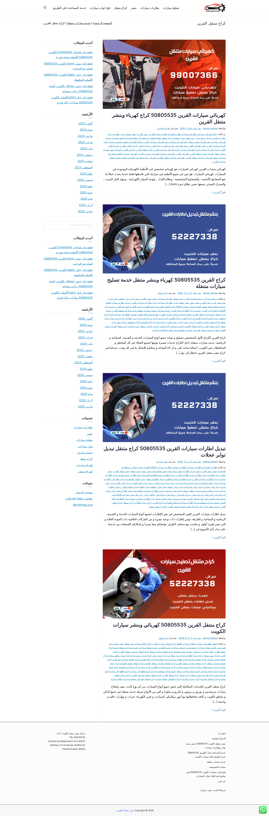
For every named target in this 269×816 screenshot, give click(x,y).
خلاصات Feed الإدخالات (79, 498)
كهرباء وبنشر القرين (176, 506)
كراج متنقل (120, 7)
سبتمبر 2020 (85, 180)
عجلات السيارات (171, 502)
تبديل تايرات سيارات (189, 483)
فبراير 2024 (85, 142)
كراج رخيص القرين (174, 322)
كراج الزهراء (212, 318)
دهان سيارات (207, 651)
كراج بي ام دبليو (150, 318)
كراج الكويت (174, 318)
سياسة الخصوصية (217, 767)
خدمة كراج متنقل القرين (203, 314)
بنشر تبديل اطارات (191, 471)
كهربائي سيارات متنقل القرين (198, 157)
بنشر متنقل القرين (121, 471)
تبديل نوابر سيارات (173, 491)
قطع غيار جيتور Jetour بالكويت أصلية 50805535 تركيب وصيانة (71, 88)
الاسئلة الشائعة (219, 738)
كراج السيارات (198, 318)
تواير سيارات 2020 (185, 306)
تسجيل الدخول (84, 492)
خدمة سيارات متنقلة (147, 310)
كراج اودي (163, 318)
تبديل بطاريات (118, 134)
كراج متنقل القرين (143, 149)
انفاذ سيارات (140, 643)
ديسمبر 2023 (85, 154)
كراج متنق (121, 322)
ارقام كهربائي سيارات (207, 134)
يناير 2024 (86, 148)
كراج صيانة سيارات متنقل (188, 671)
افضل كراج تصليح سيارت (170, 643)
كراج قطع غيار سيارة (119, 671)
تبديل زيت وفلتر (193, 138)
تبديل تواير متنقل (175, 487)
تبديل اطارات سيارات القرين (205, 479)
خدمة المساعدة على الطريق (69, 7)
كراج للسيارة (146, 322)
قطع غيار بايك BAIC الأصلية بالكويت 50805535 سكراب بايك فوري (72, 100)
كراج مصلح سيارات (209, 679)
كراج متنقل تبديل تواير (208, 506)
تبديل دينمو (206, 138)
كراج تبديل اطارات (133, 318)
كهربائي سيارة (149, 157)
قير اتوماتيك (179, 651)
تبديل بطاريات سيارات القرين (143, 302)
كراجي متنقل (146, 326)
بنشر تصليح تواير (159, 471)
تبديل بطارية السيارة (209, 483)
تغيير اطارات (126, 491)
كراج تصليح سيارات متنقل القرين (191, 663)
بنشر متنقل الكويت (125, 810)
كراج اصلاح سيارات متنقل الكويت (133, 651)
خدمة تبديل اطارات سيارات (148, 498)
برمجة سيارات (210, 298)
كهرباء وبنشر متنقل (209, 330)
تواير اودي (213, 494)
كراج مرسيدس (177, 326)
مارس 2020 (85, 211)
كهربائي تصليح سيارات (133, 679)
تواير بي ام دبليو (188, 494)
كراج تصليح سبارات (197, 659)
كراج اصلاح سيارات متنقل (161, 651)
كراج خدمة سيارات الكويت (163, 667)
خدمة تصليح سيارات (148, 647)
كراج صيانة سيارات (209, 671)
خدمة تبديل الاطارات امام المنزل (185, 310)
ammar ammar (210, 128)
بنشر (134, 7)
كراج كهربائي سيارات (189, 149)
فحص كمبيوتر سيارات (117, 142)
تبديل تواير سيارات (211, 487)
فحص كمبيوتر (136, 314)
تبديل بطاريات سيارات (168, 302)
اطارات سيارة (144, 467)
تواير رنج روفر (141, 494)
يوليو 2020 (86, 186)
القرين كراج (152, 643)
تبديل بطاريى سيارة (121, 302)
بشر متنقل (178, 298)
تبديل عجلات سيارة (209, 491)
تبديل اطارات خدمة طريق (130, 475)
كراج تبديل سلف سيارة (119, 655)
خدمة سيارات (163, 310)
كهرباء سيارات (163, 128)
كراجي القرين (128, 149)
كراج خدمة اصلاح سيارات (206, 667)
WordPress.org (83, 504)
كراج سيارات (159, 322)
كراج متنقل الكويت (193, 326)
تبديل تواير (174, 483)
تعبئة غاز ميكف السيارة (135, 138)
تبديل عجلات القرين (129, 487)
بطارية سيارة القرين (158, 134)
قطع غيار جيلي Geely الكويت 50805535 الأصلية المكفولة (68, 77)
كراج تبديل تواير (117, 318)
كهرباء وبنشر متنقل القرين (201, 153)
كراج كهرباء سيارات (209, 149)
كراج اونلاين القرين (128, 146)
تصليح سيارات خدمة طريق (198, 647)
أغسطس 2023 (83, 167)
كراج (111, 314)
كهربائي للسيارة (135, 157)
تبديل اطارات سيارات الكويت (178, 479)
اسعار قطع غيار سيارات (206, 643)
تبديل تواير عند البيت (193, 487)
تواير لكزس (191, 498)
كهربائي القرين (181, 153)
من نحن (222, 781)
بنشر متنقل (131, 134)
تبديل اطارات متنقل (155, 479)
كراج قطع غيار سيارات (140, 671)
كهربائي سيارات (167, 153)
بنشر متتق (146, 471)
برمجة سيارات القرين (193, 298)
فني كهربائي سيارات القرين (174, 146)
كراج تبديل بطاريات (176, 655)
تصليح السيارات (154, 138)
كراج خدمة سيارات (185, 667)
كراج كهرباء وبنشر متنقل (201, 675)
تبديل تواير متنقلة (159, 487)
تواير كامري (214, 498)
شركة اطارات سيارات (189, 502)
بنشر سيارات (206, 790)
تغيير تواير (115, 491)
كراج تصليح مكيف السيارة (132, 663)
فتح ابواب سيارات (100, 7)
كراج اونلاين (143, 146)
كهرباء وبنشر (115, 149)
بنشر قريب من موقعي (128, 298)
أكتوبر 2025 (85, 123)
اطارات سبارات (194, 467)
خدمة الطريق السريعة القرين (128, 306)
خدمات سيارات (178, 647)
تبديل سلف (167, 138)
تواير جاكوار (154, 494)
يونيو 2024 (86, 129)
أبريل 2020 (86, 205)
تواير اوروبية (202, 494)
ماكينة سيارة (116, 679)
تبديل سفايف (179, 138)
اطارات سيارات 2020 (161, 467)
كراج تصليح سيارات (178, 659)
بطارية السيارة (174, 134)
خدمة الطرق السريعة (165, 306)
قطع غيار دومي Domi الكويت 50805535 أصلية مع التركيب (68, 66)
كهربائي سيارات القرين (148, 153)
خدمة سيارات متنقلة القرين (124, 310)
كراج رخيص (189, 322)
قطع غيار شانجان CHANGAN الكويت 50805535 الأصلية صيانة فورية (71, 55)
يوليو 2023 (86, 173)
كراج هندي (164, 326)
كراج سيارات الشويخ (128, 667)
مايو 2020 (86, 198)
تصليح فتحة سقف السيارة (206, 306)
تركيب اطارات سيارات (154, 491)
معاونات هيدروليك (177, 330)
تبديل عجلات (144, 487)
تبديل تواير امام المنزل (142, 483)
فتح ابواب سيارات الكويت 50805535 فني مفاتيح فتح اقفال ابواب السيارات (206, 774)
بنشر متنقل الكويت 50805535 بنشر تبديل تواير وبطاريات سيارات (206, 745)
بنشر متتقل (135, 471)
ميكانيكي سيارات (160, 330)
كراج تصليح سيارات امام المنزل (154, 659)
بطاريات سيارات (149, 7)
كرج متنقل (122, 326)
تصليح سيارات (171, 7)
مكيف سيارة (121, 157)
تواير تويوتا (165, 494)
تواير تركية (175, 494)
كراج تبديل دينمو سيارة (140, 655)
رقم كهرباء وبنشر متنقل (199, 142)
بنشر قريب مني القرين (210, 302)
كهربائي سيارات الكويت (126, 153)
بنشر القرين (142, 134)
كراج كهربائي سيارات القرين (166, 149)
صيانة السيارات (135, 142)
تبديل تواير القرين (161, 483)
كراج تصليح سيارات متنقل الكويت (159, 663)
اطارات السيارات (209, 467)
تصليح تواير (138, 491)
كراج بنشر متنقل (211, 655)
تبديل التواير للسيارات (135, 479)
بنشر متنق (194, 302)
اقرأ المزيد (219, 192)
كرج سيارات (133, 326)
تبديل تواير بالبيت (123, 483)
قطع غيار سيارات (121, 314)
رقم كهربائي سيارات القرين (155, 142)
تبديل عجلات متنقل (191, 491)
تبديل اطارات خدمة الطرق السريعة (158, 475)
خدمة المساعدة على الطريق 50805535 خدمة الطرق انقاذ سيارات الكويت (207, 754)
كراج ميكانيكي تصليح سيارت (168, 679)
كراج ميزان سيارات (190, 679)
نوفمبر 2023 (85, 161)
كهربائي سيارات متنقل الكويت (170, 157)
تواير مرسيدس (179, 498)
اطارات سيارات (179, 467)
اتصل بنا (222, 733)
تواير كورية (203, 498)
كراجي (156, 326)
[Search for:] (68, 225)
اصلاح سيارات (188, 643)
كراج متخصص (133, 322)
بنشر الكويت (145, 298)
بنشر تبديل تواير (175, 471)
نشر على (190, 128)
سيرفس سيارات (192, 651)
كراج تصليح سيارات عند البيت (125, 659)
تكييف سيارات (118, 138)
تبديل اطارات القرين (184, 475)
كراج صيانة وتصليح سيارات (163, 671)
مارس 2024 (85, 136)
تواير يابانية (166, 498)
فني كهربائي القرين (196, 146)
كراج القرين (155, 146)
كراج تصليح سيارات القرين (207, 322)
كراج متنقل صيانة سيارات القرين (146, 675)
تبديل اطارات (201, 475)
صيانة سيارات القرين (168, 314)
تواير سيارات (162, 461)
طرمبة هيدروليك (150, 314)
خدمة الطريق (149, 306)
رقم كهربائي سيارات (178, 142)
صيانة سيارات (185, 314)
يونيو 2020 (86, 192)
